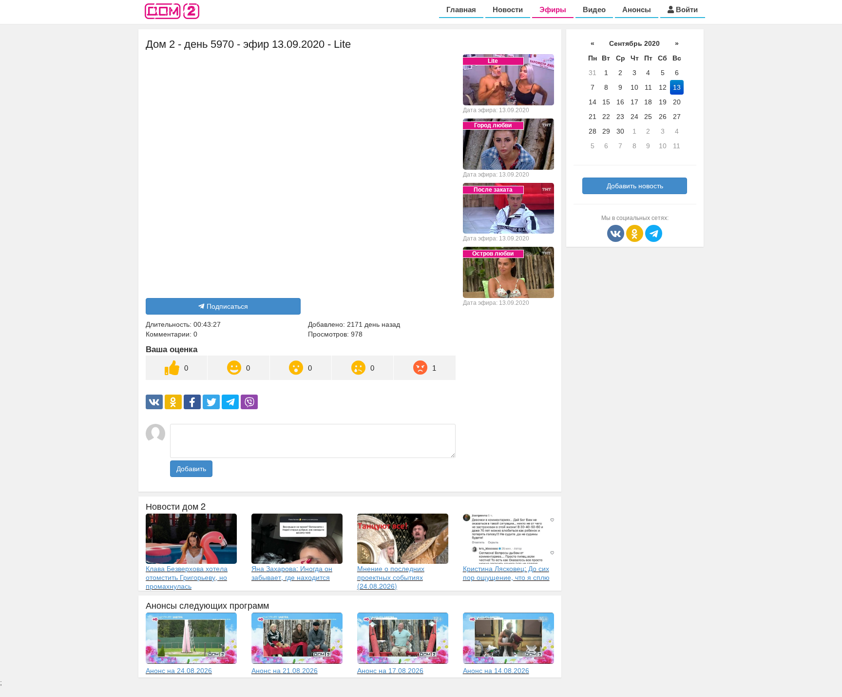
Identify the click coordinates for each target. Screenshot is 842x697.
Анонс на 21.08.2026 (284, 671)
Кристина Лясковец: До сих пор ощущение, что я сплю (506, 572)
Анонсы (636, 9)
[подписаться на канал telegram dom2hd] (653, 233)
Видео (594, 9)
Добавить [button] (191, 469)
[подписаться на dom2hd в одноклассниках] (635, 233)
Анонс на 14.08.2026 (496, 671)
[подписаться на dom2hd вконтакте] (616, 233)
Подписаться (227, 306)
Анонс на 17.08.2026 (390, 671)
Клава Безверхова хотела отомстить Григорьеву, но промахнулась (187, 577)
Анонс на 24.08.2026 (179, 671)
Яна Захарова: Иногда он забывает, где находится (291, 572)
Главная (461, 9)
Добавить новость (635, 186)
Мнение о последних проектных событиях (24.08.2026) (390, 577)
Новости (508, 9)
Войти (686, 9)
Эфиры (552, 9)
